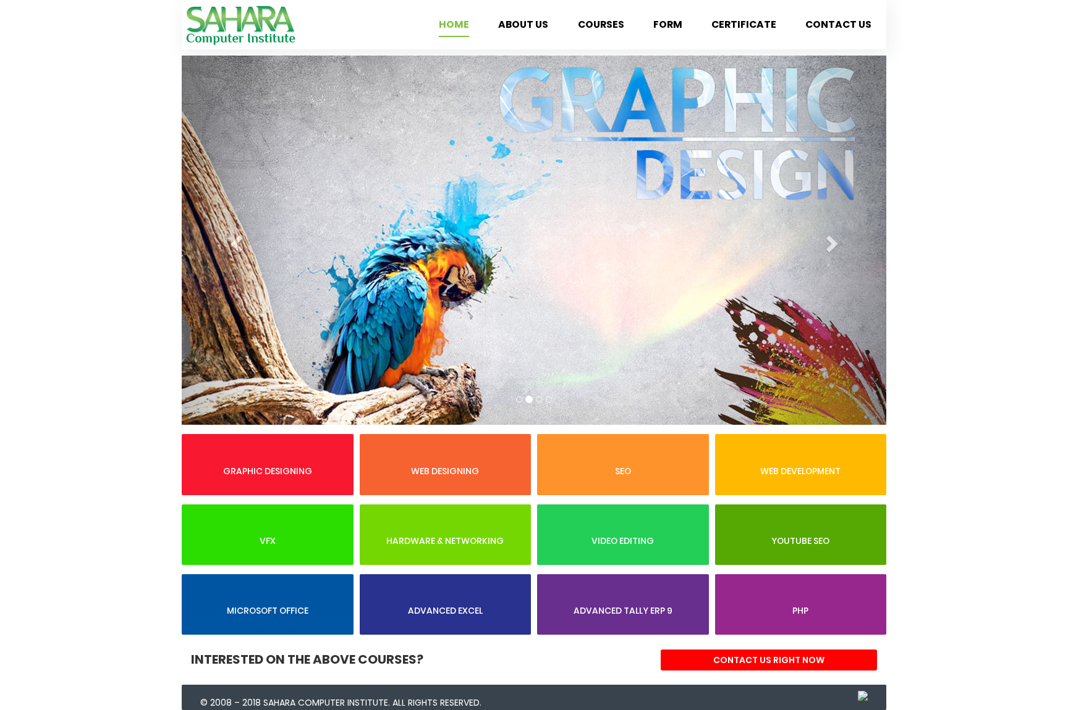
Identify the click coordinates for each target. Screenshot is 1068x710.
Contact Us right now (768, 660)
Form (667, 24)
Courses (601, 24)
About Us (523, 24)
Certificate (743, 24)
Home (454, 24)
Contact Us (838, 24)
